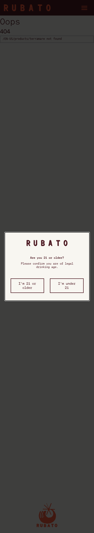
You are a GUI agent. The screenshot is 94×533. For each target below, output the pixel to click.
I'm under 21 (66, 285)
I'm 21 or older (27, 285)
